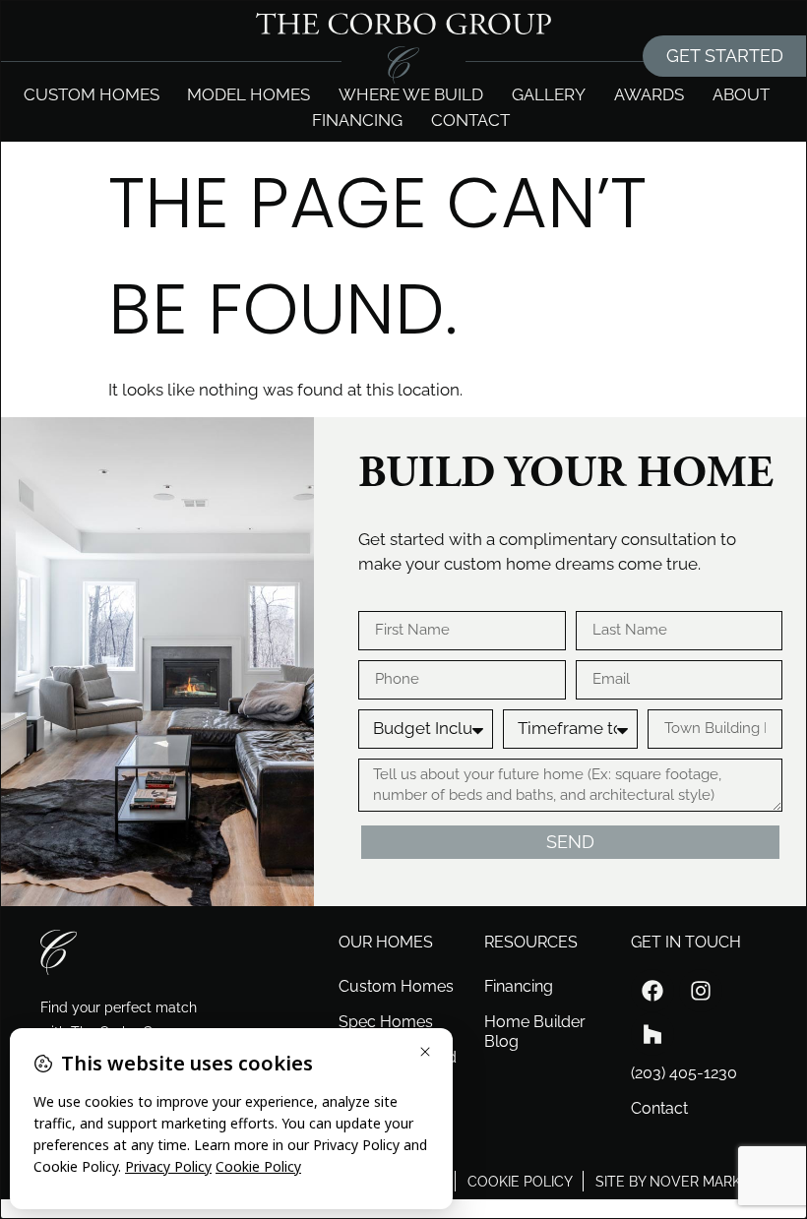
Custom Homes (91, 94)
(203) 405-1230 (684, 1073)
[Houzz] (652, 1034)
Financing (357, 120)
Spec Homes (386, 1021)
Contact (470, 120)
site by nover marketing (688, 1181)
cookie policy (520, 1181)
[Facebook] (652, 990)
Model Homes (248, 94)
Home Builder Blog (535, 1031)
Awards (649, 94)
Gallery (549, 94)
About (741, 94)
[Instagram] (700, 990)
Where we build (411, 94)
